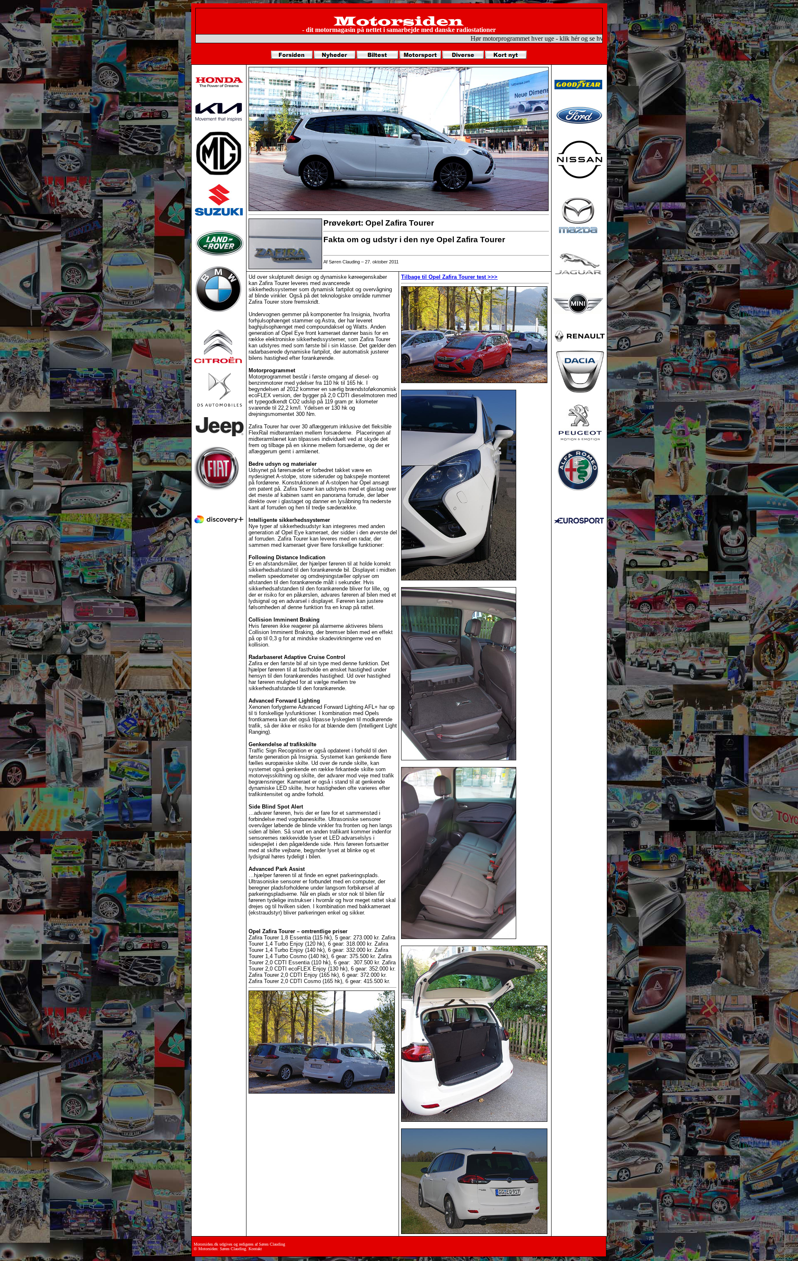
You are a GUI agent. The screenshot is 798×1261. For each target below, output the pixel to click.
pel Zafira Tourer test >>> (465, 277)
